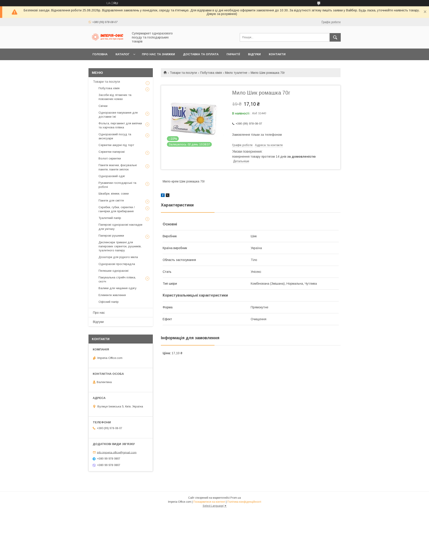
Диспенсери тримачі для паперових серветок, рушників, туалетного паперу (120, 246)
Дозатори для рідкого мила (118, 257)
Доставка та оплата (201, 54)
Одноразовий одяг (112, 176)
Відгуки (254, 54)
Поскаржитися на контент (209, 501)
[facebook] (163, 196)
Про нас (99, 312)
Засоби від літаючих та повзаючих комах (115, 97)
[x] (167, 196)
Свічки (103, 106)
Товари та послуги (183, 72)
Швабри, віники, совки (114, 193)
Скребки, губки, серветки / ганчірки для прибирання (117, 209)
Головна (100, 54)
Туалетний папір (110, 218)
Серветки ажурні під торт (116, 145)
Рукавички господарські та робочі (117, 185)
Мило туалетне (236, 72)
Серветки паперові (112, 151)
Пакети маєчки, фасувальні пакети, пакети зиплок (118, 167)
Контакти (277, 54)
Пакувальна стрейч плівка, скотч (117, 279)
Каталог (122, 54)
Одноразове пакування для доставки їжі (118, 114)
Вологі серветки (110, 158)
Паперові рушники (111, 235)
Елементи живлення (112, 295)
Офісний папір (109, 301)
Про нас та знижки (158, 54)
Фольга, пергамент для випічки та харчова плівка (120, 125)
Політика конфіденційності (244, 501)
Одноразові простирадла (117, 264)
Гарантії (233, 54)
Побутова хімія (211, 72)
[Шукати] (335, 37)
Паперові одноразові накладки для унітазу (120, 226)
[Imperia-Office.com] (107, 42)
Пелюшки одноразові (113, 270)
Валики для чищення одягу (118, 288)
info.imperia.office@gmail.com (117, 452)
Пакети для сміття (111, 200)
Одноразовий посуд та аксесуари (115, 136)
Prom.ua (235, 497)
